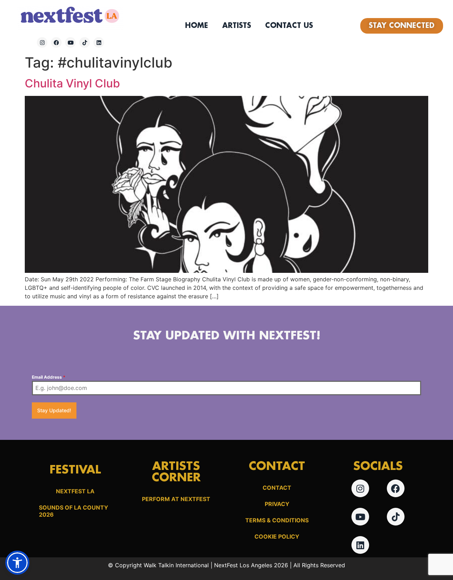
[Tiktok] (84, 42)
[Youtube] (70, 42)
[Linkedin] (98, 42)
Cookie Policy (276, 536)
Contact (277, 487)
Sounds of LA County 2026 (73, 511)
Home (196, 26)
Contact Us (289, 26)
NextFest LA (75, 491)
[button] (17, 562)
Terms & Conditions (277, 520)
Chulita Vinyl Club (72, 83)
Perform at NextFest (176, 499)
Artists (236, 26)
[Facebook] (56, 42)
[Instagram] (42, 42)
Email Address (48, 377)
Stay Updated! (54, 410)
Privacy (277, 503)
